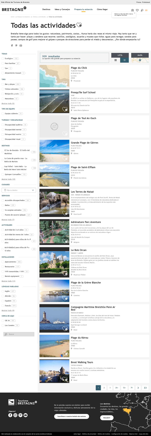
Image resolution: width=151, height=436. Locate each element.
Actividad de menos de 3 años (18, 234)
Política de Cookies (104, 434)
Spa (8, 68)
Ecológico (11, 58)
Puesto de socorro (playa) (17, 215)
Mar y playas (12, 84)
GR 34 (9, 320)
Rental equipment (13, 276)
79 (131, 388)
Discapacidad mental (15, 130)
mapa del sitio (143, 434)
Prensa (139, 2)
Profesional (146, 2)
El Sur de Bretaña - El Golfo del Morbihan (20, 152)
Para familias (12, 63)
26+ (116, 388)
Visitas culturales (14, 89)
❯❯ (145, 388)
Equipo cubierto (13, 113)
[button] (142, 10)
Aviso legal (77, 434)
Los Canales (11, 325)
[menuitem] (14, 9)
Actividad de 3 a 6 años (16, 230)
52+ (124, 388)
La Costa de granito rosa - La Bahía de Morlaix (19, 160)
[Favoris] (137, 10)
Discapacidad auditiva (15, 125)
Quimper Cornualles (15, 174)
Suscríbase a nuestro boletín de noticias (71, 416)
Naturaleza (11, 99)
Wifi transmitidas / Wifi (16, 271)
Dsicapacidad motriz (15, 134)
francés (10, 306)
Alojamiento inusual (14, 73)
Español (10, 301)
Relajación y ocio (13, 94)
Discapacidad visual (14, 139)
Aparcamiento (13, 262)
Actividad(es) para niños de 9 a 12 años (20, 249)
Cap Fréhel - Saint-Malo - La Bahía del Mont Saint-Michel (20, 168)
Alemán (10, 296)
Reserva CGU (133, 434)
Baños (9, 205)
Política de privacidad (89, 434)
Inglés (9, 291)
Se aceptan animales (15, 210)
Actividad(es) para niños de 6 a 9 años (20, 241)
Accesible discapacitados (17, 200)
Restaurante (12, 267)
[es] (146, 10)
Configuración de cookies (120, 434)
